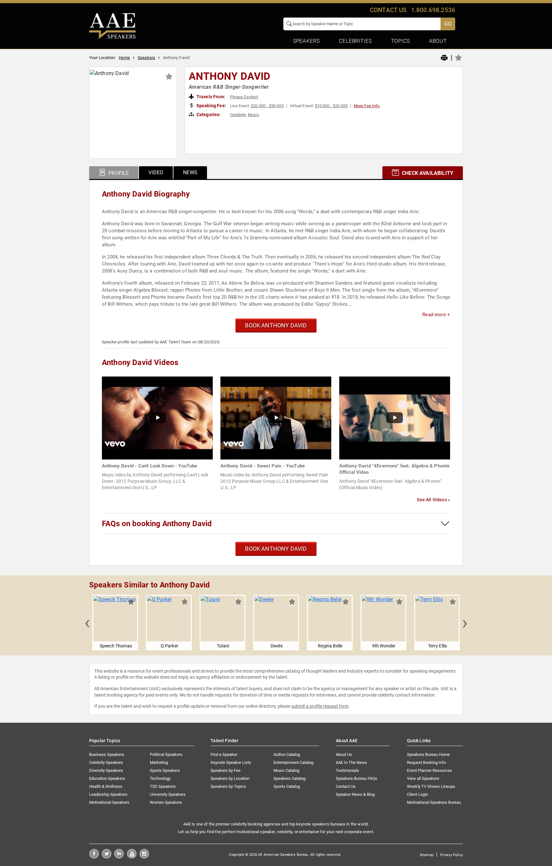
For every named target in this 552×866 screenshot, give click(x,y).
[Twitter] (106, 857)
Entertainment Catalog (293, 762)
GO (447, 24)
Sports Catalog (286, 786)
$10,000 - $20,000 (331, 105)
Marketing (159, 762)
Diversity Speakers (106, 770)
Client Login (417, 794)
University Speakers (168, 794)
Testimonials (347, 770)
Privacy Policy (451, 855)
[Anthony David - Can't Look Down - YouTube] (157, 417)
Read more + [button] (436, 314)
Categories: (208, 114)
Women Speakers (166, 802)
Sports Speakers (165, 770)
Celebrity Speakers (106, 762)
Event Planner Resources (429, 770)
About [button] (438, 41)
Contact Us (346, 786)
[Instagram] (144, 857)
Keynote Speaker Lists (231, 762)
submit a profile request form (320, 706)
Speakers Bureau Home (428, 754)
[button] (87, 622)
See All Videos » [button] (433, 499)
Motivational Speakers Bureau (434, 802)
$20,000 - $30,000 (267, 105)
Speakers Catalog (289, 778)
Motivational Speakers (109, 802)
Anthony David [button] (230, 76)
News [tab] (190, 172)
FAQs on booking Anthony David (157, 523)
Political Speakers (166, 754)
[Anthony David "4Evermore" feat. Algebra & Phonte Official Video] (394, 417)
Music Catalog (286, 770)
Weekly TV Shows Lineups (431, 786)
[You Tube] (132, 857)
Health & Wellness (105, 786)
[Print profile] (444, 58)
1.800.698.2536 (433, 10)
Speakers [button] (306, 41)
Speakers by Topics (228, 786)
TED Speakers (163, 786)
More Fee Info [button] (367, 105)
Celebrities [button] (355, 41)
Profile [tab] (118, 173)
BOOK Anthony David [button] (276, 325)
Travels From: (210, 96)
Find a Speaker (224, 754)
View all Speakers (423, 778)
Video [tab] (156, 172)
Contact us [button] (388, 10)
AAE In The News (351, 762)
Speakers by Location (230, 778)
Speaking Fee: (210, 105)
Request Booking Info (426, 762)
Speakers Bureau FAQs (356, 778)
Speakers (146, 57)
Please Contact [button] (244, 96)
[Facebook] (94, 857)
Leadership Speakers (108, 794)
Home (124, 57)
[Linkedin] (119, 857)
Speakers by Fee (226, 770)
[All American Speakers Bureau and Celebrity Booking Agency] (112, 25)
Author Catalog (286, 754)
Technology (160, 778)
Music (253, 114)
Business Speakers (106, 754)
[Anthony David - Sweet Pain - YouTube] (275, 417)
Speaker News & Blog (355, 794)
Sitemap (426, 855)
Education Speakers (107, 778)
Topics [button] (400, 41)
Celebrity (238, 114)
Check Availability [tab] (427, 173)
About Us (344, 754)
